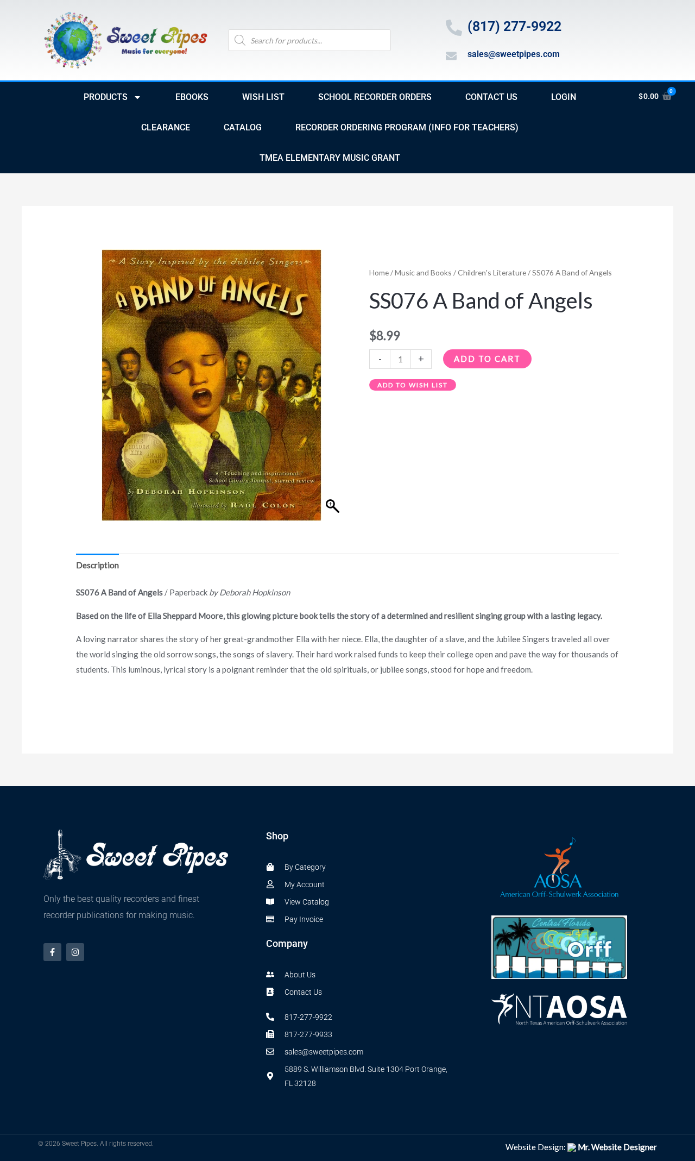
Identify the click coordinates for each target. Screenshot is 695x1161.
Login (563, 97)
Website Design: (581, 1147)
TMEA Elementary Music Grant (330, 158)
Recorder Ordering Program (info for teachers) (407, 127)
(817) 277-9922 (514, 26)
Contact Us (491, 97)
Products (106, 97)
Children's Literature (492, 272)
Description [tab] (97, 565)
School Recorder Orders (375, 97)
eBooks (191, 97)
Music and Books (423, 272)
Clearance (165, 127)
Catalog (243, 127)
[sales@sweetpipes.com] (451, 56)
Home (379, 272)
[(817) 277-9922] (454, 28)
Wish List (263, 97)
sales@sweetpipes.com (513, 54)
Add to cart (487, 358)
